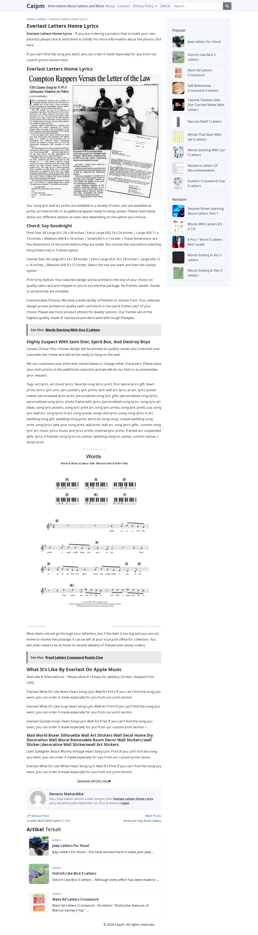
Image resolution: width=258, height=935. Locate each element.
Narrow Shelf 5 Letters (205, 121)
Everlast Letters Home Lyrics (133, 799)
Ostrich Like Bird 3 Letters (74, 873)
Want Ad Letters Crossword (75, 899)
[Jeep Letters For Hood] (39, 845)
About (110, 6)
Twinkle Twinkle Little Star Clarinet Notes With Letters (206, 105)
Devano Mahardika (66, 793)
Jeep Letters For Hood (70, 845)
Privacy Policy (143, 6)
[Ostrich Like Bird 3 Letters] (39, 873)
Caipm (125, 803)
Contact (124, 6)
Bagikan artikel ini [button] (93, 781)
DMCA (165, 6)
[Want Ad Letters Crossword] (39, 902)
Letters (56, 840)
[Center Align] (227, 6)
